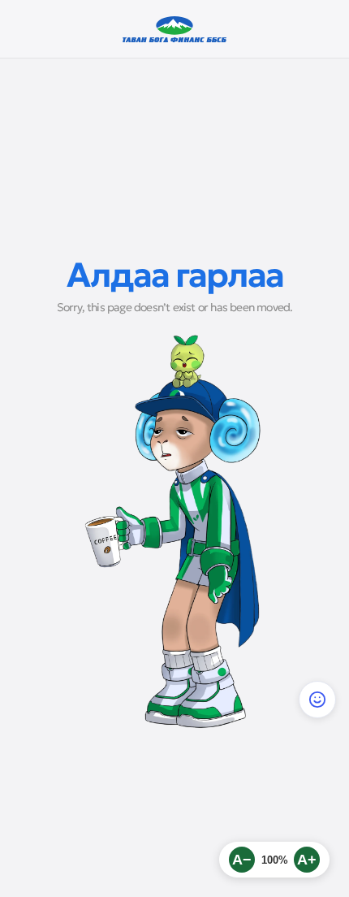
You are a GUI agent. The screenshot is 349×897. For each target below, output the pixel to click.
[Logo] (175, 29)
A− (242, 860)
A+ (307, 860)
